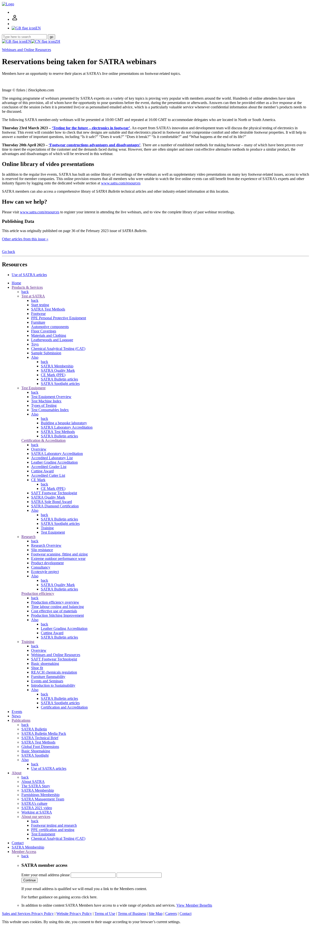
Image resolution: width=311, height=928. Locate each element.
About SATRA (33, 782)
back (25, 292)
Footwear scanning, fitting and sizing (59, 554)
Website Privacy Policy (74, 913)
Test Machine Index (46, 401)
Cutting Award (42, 471)
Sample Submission (46, 353)
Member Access (24, 852)
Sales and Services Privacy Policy (28, 913)
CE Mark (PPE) (53, 375)
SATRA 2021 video (36, 808)
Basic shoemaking (45, 663)
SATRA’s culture (34, 803)
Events (17, 712)
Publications (21, 720)
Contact (18, 843)
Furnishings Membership (40, 795)
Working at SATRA (36, 812)
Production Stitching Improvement (57, 615)
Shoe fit (37, 668)
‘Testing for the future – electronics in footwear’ (91, 128)
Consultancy (40, 567)
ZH (57, 41)
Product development (47, 563)
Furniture (38, 322)
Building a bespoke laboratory (64, 423)
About (16, 773)
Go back (8, 252)
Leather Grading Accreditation (54, 462)
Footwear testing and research (54, 825)
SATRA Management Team (42, 799)
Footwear (38, 314)
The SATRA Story (35, 786)
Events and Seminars (47, 681)
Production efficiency (37, 593)
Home (16, 283)
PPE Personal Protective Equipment (58, 318)
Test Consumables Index (50, 410)
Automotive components (50, 327)
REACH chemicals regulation (54, 672)
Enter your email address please (45, 875)
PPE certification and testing (52, 830)
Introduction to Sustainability (53, 685)
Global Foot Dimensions (40, 747)
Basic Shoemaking (35, 751)
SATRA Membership (57, 366)
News (16, 716)
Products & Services (27, 287)
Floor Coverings (43, 331)
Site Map (156, 913)
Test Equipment (33, 388)
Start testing (40, 305)
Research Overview (46, 545)
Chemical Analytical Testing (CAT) (58, 349)
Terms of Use (105, 913)
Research (28, 537)
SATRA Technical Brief (39, 738)
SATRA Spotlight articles (60, 384)
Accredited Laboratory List (52, 458)
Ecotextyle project (45, 572)
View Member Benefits (194, 905)
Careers (171, 913)
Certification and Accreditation (64, 707)
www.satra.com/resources (120, 183)
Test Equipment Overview (51, 397)
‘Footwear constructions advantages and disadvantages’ (94, 145)
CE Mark (38, 480)
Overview (38, 449)
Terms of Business (132, 913)
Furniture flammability (48, 677)
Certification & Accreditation (43, 440)
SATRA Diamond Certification (55, 506)
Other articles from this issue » (25, 239)
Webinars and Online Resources (26, 50)
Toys (35, 344)
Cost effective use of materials (54, 611)
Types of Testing (44, 405)
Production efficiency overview (55, 602)
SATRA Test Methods (48, 309)
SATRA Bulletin (34, 729)
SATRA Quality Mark (58, 370)
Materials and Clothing (48, 335)
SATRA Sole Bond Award (51, 502)
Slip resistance (42, 550)
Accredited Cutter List (48, 475)
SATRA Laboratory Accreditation (67, 427)
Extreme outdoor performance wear (58, 558)
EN (28, 41)
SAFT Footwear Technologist (54, 493)
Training (47, 528)
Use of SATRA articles (29, 275)
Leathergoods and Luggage (52, 340)
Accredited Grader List (48, 467)
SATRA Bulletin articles (59, 379)
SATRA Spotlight (35, 755)
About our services (35, 817)
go (51, 37)
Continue (29, 880)
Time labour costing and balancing (57, 607)
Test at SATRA (33, 296)
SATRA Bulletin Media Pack (43, 733)
